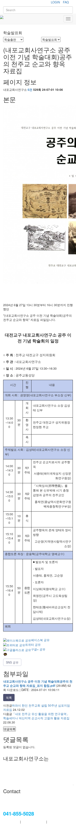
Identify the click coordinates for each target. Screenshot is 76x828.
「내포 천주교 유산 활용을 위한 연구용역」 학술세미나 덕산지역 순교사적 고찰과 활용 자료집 (36, 716)
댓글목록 (9, 729)
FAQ (66, 2)
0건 (30, 89)
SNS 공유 (12, 662)
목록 (9, 697)
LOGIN (55, 2)
